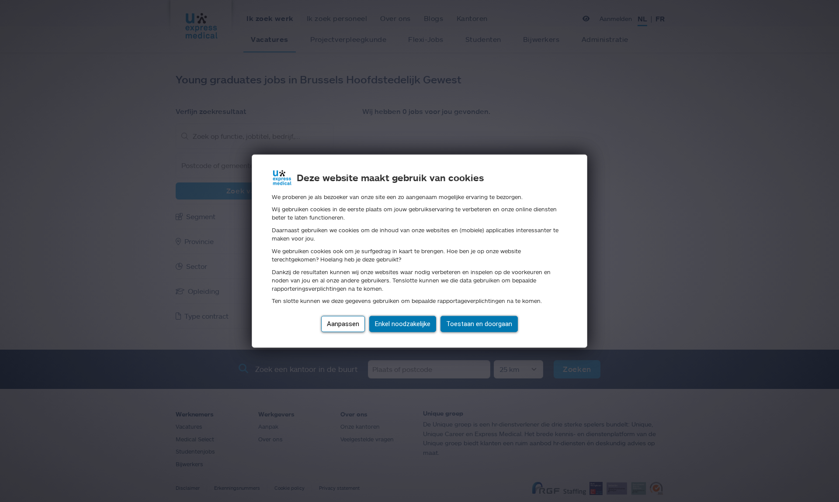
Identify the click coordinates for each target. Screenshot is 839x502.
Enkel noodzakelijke (402, 324)
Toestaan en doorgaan (479, 324)
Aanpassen (343, 324)
